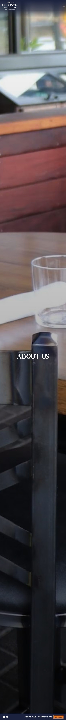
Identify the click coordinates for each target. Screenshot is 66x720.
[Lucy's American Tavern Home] (9, 5)
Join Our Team (30, 717)
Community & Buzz (45, 717)
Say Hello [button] (58, 717)
